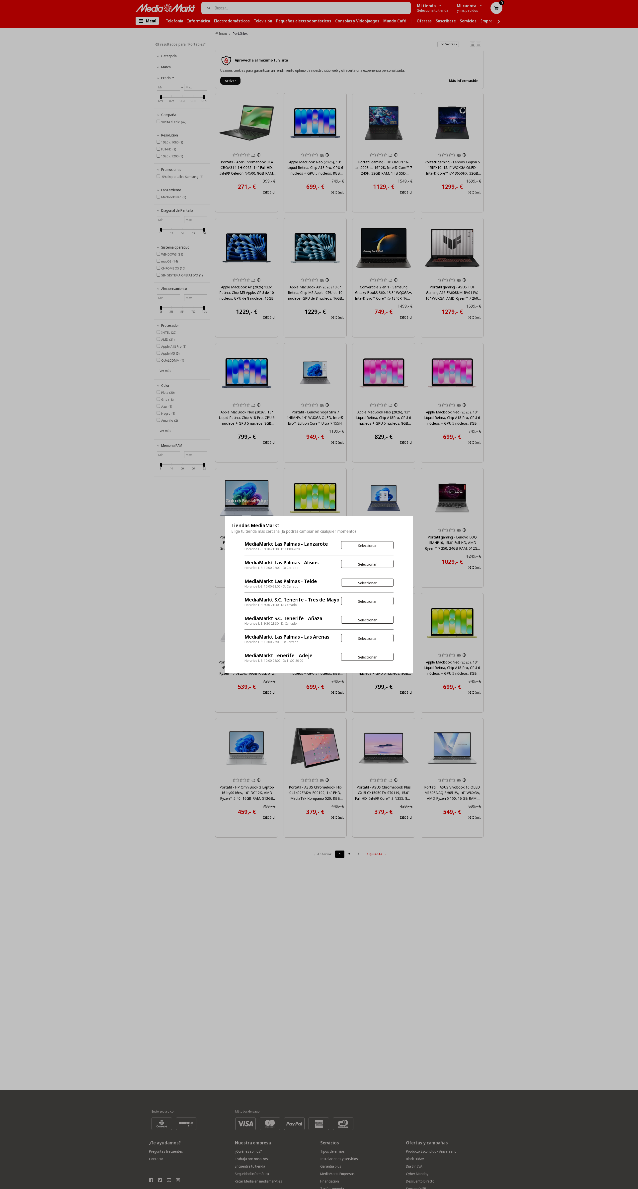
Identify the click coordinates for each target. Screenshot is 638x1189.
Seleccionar (367, 545)
